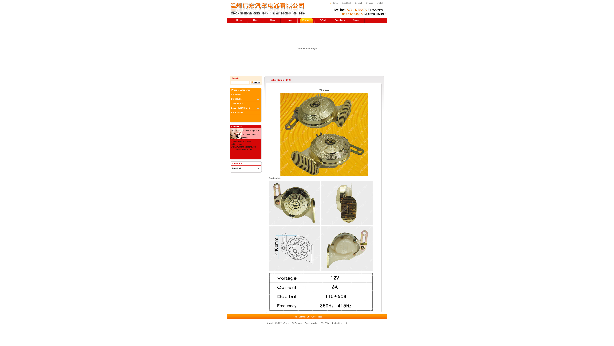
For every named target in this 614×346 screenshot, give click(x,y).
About (272, 20)
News (255, 20)
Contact (358, 3)
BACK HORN (237, 112)
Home (335, 3)
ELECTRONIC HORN (240, 108)
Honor (289, 20)
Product (306, 20)
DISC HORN (236, 99)
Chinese (369, 3)
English (380, 3)
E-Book (323, 20)
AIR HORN (236, 94)
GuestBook (346, 3)
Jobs (320, 317)
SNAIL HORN (237, 103)
